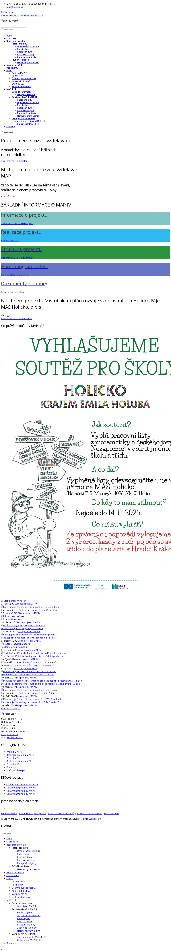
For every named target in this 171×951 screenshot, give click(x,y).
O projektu (11, 38)
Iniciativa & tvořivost (11, 619)
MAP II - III (11, 89)
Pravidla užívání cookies (89, 813)
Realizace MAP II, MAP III (24, 97)
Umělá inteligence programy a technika (22, 628)
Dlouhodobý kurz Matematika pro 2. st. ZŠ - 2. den (27, 674)
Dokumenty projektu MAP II (21, 790)
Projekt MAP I (13, 764)
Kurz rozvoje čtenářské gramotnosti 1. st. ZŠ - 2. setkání (30, 702)
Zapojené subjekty (26, 57)
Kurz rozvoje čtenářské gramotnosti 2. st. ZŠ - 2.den (28, 693)
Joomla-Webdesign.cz (92, 818)
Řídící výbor (23, 49)
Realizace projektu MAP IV (20, 754)
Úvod (9, 35)
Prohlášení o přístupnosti (32, 813)
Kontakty (10, 126)
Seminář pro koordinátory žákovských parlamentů (27, 665)
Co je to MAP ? (19, 73)
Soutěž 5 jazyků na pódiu (14, 646)
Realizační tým (24, 51)
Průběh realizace (20, 59)
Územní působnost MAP (24, 78)
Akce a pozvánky (15, 65)
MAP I (9, 70)
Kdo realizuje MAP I (21, 81)
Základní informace (22, 91)
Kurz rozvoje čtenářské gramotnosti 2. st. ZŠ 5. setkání (29, 610)
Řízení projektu (19, 43)
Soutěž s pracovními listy (14, 600)
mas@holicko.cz (14, 6)
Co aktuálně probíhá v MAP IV (22, 784)
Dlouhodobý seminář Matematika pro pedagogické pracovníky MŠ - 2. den (40, 683)
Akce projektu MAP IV (25, 603)
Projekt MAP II (13, 757)
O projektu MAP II (26, 94)
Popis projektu (24, 100)
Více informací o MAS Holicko (16, 318)
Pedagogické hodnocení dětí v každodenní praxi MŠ (28, 637)
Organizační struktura (28, 46)
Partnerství (17, 75)
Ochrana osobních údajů (61, 813)
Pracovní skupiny (25, 54)
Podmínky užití (9, 813)
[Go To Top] (1, 948)
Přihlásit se (7, 12)
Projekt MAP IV (14, 751)
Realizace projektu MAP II (19, 761)
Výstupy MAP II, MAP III (23, 118)
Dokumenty (12, 67)
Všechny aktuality (10, 708)
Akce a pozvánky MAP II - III (31, 121)
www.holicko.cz (15, 737)
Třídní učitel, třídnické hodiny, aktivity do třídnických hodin (32, 656)
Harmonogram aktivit (28, 62)
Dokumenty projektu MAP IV (21, 787)
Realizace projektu (16, 41)
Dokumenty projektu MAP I (20, 793)
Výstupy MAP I (19, 83)
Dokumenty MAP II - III (28, 124)
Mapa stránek (111, 813)
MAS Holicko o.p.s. (16, 770)
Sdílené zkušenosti (21, 86)
